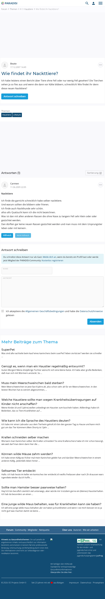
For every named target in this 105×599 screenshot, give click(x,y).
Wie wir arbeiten (91, 529)
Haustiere (28, 9)
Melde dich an (49, 257)
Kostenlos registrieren (52, 260)
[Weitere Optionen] (100, 65)
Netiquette (44, 529)
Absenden (95, 321)
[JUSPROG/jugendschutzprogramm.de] (87, 541)
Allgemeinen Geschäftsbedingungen (44, 311)
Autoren (77, 529)
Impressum (74, 582)
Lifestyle (17, 115)
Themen (13, 9)
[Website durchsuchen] (87, 3)
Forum (4, 9)
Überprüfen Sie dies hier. (61, 572)
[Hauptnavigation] (100, 3)
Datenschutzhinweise (91, 311)
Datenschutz (85, 582)
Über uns (67, 530)
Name (5, 269)
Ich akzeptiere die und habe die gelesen (54, 313)
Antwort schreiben (15, 96)
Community (20, 529)
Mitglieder (33, 529)
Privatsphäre (98, 582)
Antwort (7, 278)
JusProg (99, 555)
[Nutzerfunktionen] (93, 3)
